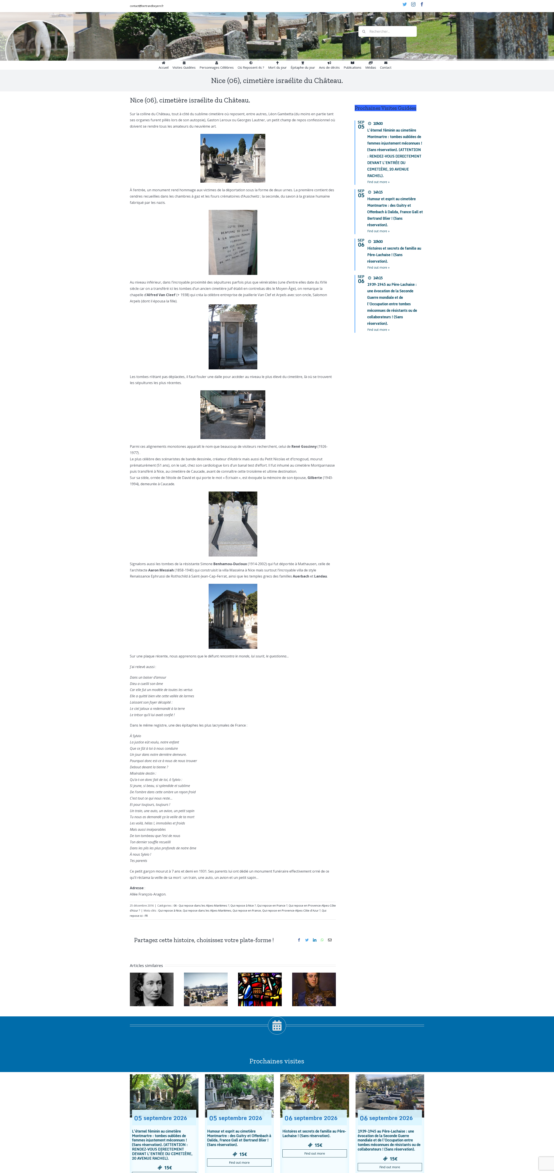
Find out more (239, 1162)
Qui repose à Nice (170, 910)
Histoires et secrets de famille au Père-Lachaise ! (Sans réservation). (394, 254)
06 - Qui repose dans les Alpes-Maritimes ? (201, 905)
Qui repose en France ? (272, 905)
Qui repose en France (247, 910)
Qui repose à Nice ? (243, 905)
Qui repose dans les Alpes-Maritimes (207, 910)
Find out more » (378, 182)
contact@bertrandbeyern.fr (147, 6)
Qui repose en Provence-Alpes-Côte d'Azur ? (291, 910)
